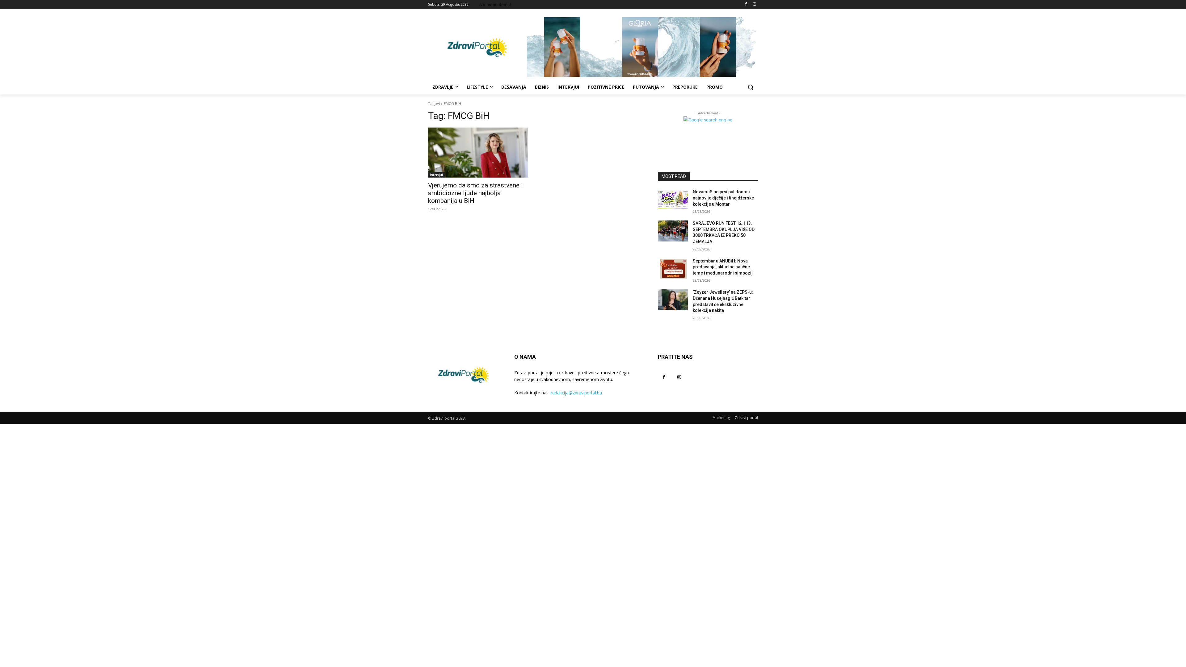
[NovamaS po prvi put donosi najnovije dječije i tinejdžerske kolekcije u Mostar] (673, 199)
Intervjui (436, 175)
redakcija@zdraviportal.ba (576, 393)
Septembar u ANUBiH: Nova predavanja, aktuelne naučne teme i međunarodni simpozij (723, 266)
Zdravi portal (746, 417)
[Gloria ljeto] (642, 47)
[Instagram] (754, 4)
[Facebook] (745, 4)
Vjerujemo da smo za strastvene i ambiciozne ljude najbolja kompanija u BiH (475, 193)
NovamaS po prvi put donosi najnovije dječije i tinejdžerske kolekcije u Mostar (723, 197)
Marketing (721, 417)
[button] (750, 87)
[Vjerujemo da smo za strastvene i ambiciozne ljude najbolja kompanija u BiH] (478, 153)
